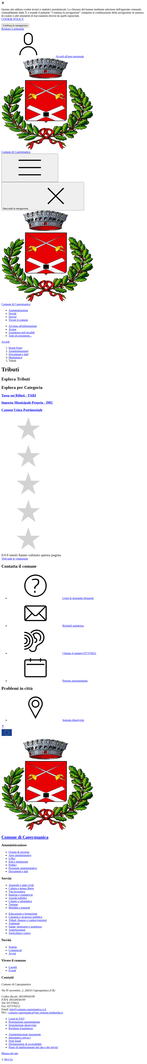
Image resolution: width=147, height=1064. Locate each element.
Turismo (13, 904)
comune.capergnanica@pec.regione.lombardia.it (35, 1012)
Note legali (15, 1040)
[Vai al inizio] (2, 726)
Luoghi (13, 967)
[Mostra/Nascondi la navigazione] (29, 168)
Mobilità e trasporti (19, 907)
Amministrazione (18, 351)
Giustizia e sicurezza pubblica (25, 916)
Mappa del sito (9, 1053)
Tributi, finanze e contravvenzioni (28, 920)
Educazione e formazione (23, 913)
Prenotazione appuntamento (24, 1021)
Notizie (13, 946)
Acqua (12, 329)
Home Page (15, 347)
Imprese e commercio (21, 894)
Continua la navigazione (15, 25)
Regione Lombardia (12, 28)
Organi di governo (19, 852)
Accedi (5, 341)
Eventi (12, 970)
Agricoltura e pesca (19, 933)
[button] (18, 310)
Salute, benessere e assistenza (25, 926)
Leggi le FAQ (16, 1018)
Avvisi (12, 953)
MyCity (8, 1059)
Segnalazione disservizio (22, 1025)
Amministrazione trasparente (25, 1034)
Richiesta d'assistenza (21, 1028)
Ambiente (14, 923)
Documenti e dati (18, 354)
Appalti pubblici (18, 898)
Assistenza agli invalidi (22, 332)
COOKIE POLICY (12, 19)
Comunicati (15, 950)
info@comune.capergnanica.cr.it (28, 1009)
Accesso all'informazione (23, 326)
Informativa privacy (20, 1037)
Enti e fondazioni (18, 861)
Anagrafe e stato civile (21, 885)
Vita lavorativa (17, 891)
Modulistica (15, 357)
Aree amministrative (20, 855)
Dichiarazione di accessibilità (25, 1044)
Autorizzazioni (17, 929)
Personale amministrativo (23, 868)
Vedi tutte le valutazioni (14, 558)
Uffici (12, 858)
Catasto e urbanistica (20, 901)
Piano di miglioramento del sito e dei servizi (33, 1047)
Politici (12, 864)
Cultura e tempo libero (21, 888)
